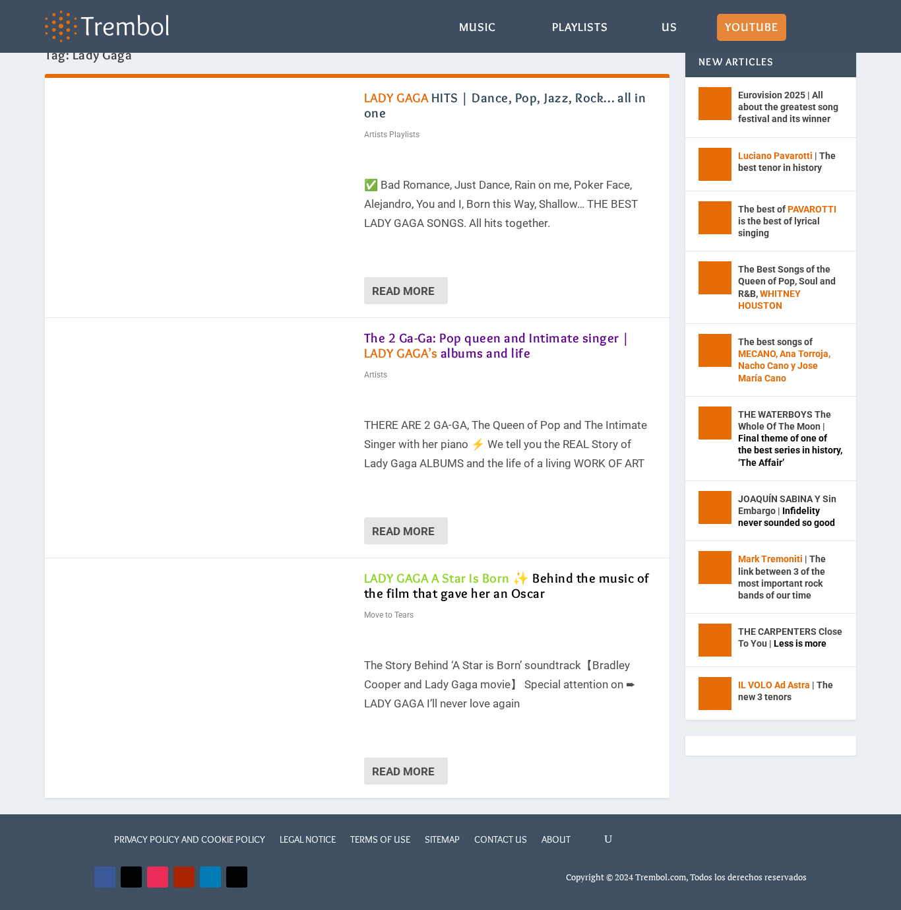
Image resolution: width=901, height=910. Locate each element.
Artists (375, 374)
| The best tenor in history (787, 161)
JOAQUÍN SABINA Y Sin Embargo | (787, 511)
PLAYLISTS (580, 28)
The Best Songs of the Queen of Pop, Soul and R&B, (787, 287)
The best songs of (784, 360)
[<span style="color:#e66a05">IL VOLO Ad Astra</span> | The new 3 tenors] (715, 693)
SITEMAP (442, 839)
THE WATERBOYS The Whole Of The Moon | (790, 438)
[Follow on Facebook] (104, 877)
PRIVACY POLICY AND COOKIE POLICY (189, 839)
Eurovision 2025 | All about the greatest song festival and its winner (788, 107)
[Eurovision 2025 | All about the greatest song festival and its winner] (715, 103)
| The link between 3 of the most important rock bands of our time (782, 577)
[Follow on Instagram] (157, 877)
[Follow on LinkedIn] (210, 877)
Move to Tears (389, 615)
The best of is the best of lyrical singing (787, 221)
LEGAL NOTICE (308, 839)
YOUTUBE (751, 28)
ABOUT (556, 839)
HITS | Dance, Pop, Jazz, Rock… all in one (505, 105)
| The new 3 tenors (785, 691)
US (669, 28)
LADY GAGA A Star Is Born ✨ (507, 585)
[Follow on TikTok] (236, 877)
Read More (403, 291)
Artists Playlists (391, 134)
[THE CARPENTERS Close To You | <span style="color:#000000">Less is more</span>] (715, 640)
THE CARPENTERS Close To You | (790, 637)
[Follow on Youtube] (184, 877)
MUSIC (477, 28)
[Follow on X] (131, 877)
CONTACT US (500, 839)
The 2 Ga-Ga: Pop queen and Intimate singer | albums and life (497, 345)
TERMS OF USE (380, 839)
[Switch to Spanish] (812, 37)
